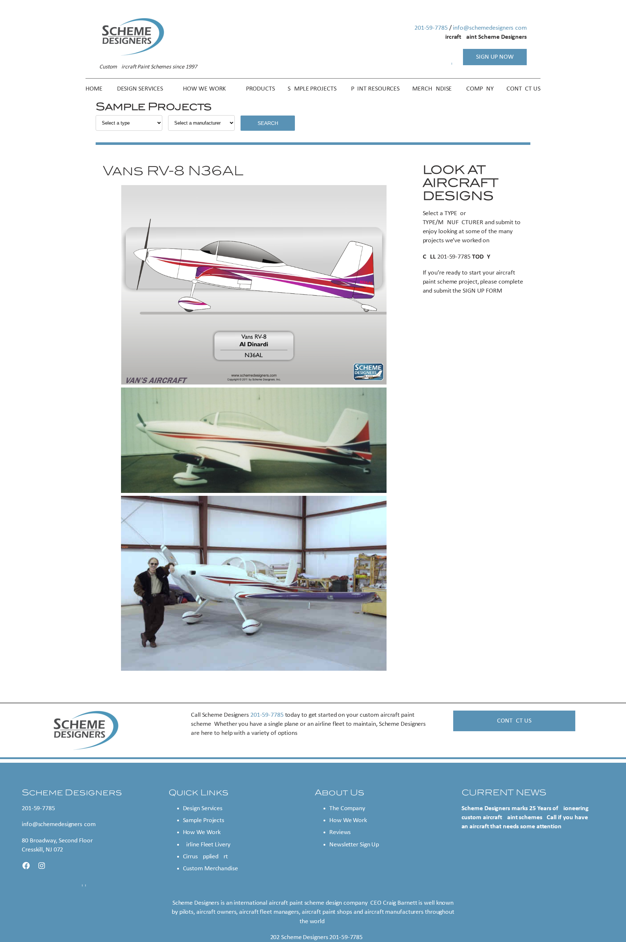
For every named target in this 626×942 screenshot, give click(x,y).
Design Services (203, 808)
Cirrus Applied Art (205, 856)
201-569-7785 (431, 28)
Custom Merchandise (210, 868)
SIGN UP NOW (495, 57)
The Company (347, 808)
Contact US (514, 720)
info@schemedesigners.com (490, 28)
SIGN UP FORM (482, 291)
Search (268, 123)
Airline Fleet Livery (206, 844)
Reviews (340, 832)
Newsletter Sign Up (354, 844)
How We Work (202, 832)
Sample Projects (204, 820)
